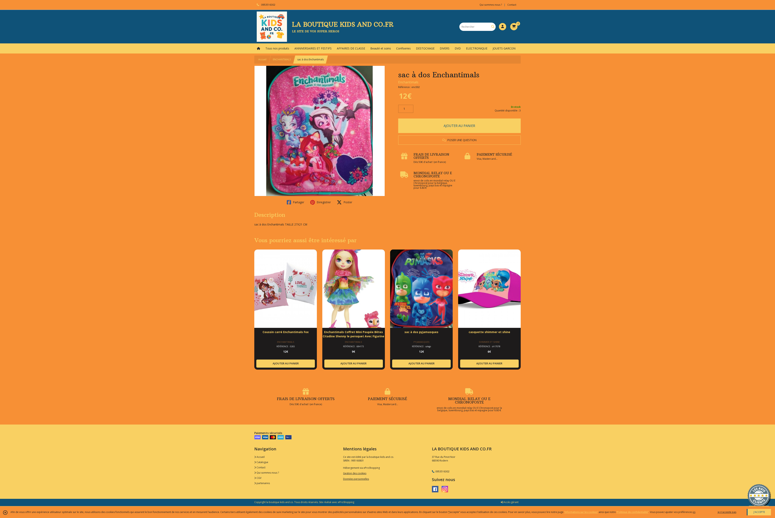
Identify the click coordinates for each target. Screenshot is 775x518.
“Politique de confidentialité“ (632, 512)
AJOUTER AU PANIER (459, 126)
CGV (258, 478)
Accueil (262, 59)
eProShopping (346, 502)
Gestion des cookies (354, 473)
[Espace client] (502, 26)
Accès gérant (510, 502)
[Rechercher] (492, 27)
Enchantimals (408, 82)
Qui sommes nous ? (267, 472)
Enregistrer (323, 202)
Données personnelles (356, 479)
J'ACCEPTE (759, 512)
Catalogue (262, 462)
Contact (511, 4)
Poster (347, 202)
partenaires (263, 483)
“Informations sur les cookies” (581, 512)
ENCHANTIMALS (282, 59)
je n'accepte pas (727, 512)
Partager (298, 202)
